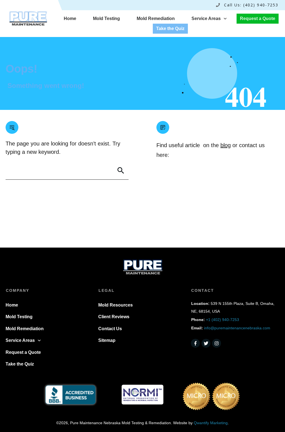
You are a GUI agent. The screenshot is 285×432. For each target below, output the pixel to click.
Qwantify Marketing (211, 423)
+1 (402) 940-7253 (222, 319)
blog (225, 145)
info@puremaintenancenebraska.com (237, 328)
